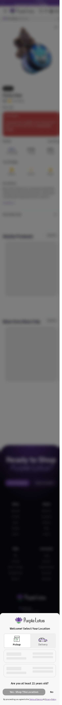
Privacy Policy (50, 699)
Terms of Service (36, 699)
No (51, 692)
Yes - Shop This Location (24, 692)
